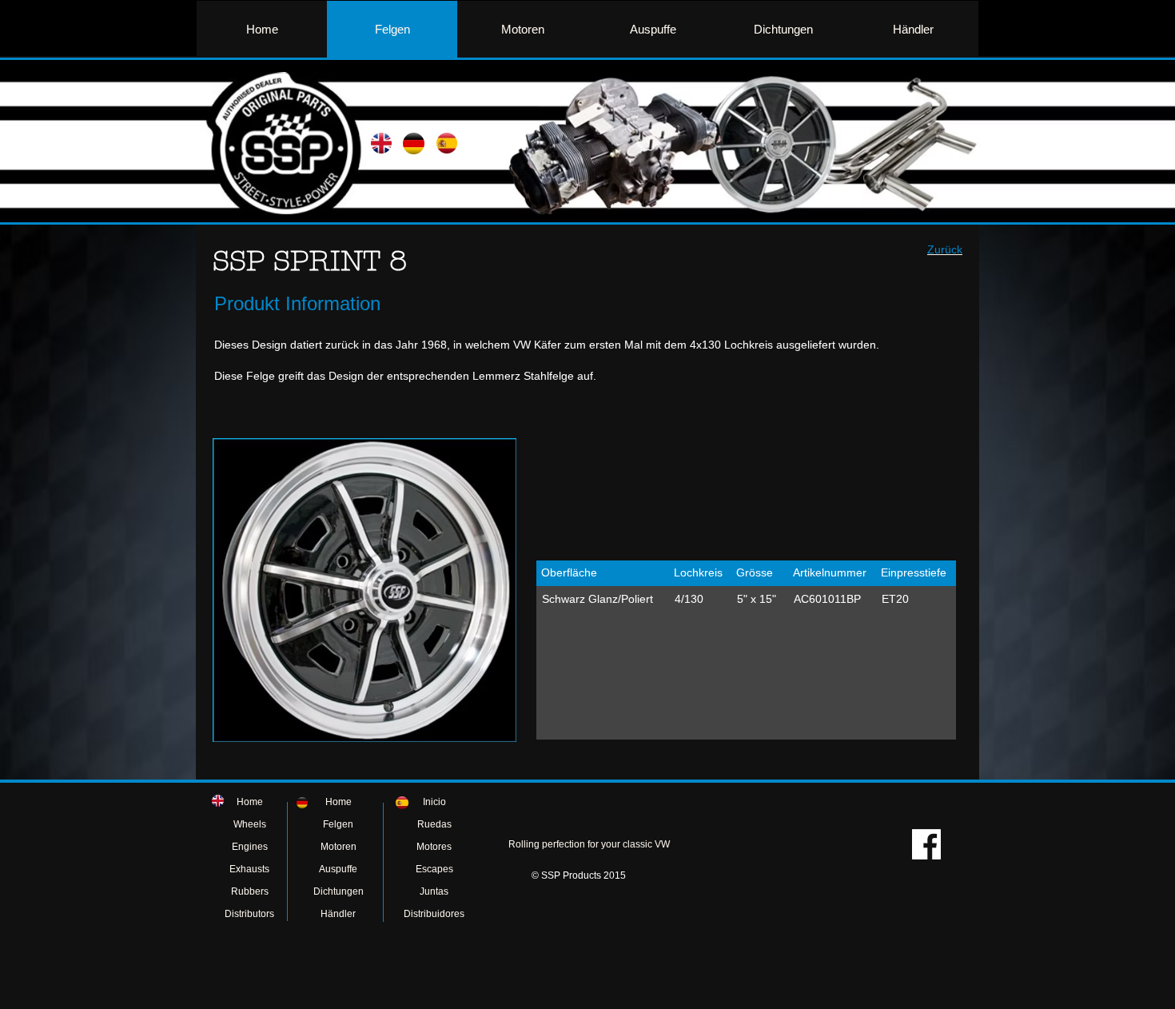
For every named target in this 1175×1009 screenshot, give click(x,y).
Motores (434, 846)
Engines (250, 846)
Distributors (249, 913)
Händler (338, 913)
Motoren (338, 846)
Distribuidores (434, 913)
